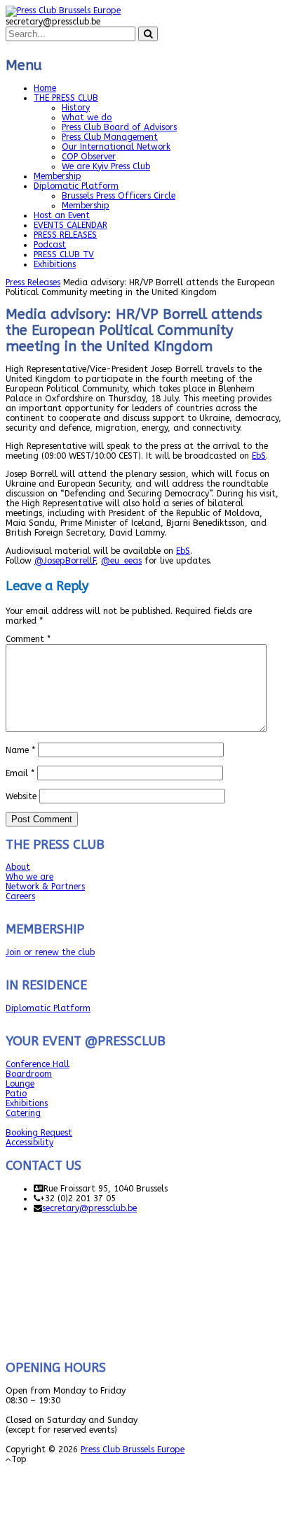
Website (21, 796)
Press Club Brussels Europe (132, 1449)
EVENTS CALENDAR (70, 225)
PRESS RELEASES (65, 235)
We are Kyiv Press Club (106, 166)
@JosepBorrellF (64, 561)
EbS (259, 456)
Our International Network (116, 147)
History (76, 108)
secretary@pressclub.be (89, 1208)
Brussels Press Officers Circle (118, 196)
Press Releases (33, 282)
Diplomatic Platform (76, 186)
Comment (28, 639)
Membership (57, 176)
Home (45, 88)
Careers (20, 896)
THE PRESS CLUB (66, 98)
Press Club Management (110, 137)
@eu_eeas (121, 561)
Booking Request (39, 1133)
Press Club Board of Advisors (119, 127)
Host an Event (62, 215)
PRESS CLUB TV (64, 254)
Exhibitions (55, 264)
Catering (23, 1113)
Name (20, 750)
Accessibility (29, 1142)
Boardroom (29, 1074)
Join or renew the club (50, 952)
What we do (87, 117)
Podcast (50, 245)
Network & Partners (45, 887)
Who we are (29, 877)
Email (20, 773)
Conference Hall (37, 1064)
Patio (16, 1093)
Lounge (20, 1084)
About (18, 867)
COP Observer (89, 157)
